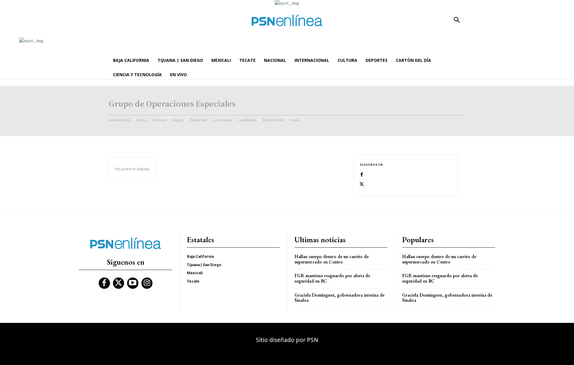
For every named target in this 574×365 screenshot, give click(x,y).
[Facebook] (362, 175)
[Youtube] (132, 283)
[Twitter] (362, 184)
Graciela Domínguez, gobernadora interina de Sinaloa (339, 297)
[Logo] (287, 20)
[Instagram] (147, 283)
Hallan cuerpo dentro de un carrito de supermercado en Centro (331, 259)
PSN (312, 340)
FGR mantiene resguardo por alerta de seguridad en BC (332, 278)
